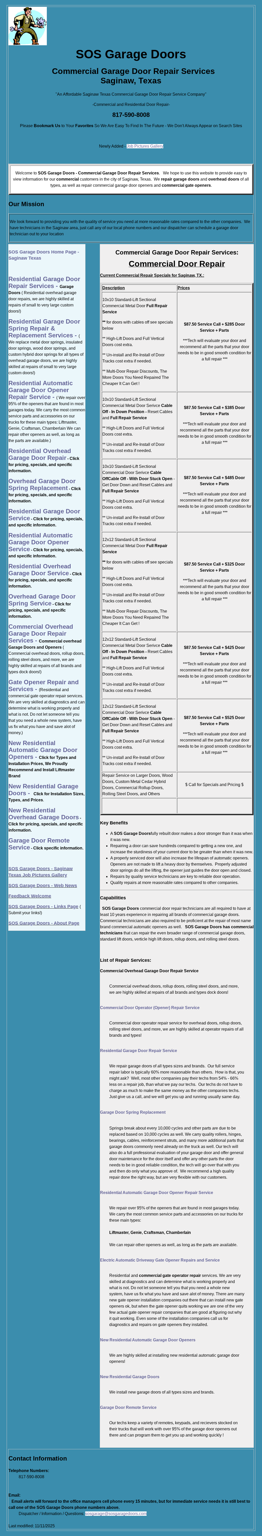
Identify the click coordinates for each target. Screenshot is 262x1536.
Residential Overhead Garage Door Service (39, 570)
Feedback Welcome (29, 896)
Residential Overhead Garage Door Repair (39, 454)
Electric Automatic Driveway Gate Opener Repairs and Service (160, 1260)
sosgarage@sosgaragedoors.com (116, 1513)
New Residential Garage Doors (129, 1377)
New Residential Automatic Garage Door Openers (147, 1340)
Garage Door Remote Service (128, 1407)
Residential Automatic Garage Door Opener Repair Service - (40, 390)
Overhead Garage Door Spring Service (41, 600)
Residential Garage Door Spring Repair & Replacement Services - (44, 328)
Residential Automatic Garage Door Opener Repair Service (156, 1192)
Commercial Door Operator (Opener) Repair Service (150, 1007)
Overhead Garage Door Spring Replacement (41, 484)
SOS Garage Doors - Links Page (43, 906)
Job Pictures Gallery (145, 146)
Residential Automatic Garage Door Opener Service (40, 542)
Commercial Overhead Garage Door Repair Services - (40, 633)
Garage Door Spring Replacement (133, 1112)
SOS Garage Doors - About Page (43, 923)
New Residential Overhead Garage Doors (43, 814)
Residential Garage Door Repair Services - (44, 282)
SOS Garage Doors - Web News (42, 885)
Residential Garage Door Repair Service (138, 1050)
